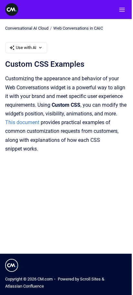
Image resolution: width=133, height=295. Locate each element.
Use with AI (26, 47)
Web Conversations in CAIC (78, 28)
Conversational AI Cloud (26, 28)
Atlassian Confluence (24, 286)
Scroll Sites (90, 279)
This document (22, 122)
